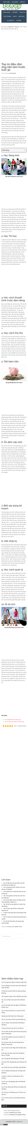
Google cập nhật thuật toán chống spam (12, 1016)
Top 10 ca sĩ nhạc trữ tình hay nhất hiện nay (13, 1019)
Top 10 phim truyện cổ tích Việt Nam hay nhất (14, 996)
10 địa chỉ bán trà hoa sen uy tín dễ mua (12, 1028)
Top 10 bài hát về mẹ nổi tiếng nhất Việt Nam (13, 1067)
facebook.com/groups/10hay (17, 1114)
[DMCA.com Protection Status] (4, 1125)
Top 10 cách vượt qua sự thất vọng (14, 721)
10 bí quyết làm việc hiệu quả (13, 719)
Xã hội (20, 926)
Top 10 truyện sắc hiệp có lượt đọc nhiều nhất (14, 982)
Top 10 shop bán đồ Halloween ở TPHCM (12, 1058)
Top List (10, 926)
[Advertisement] (14, 48)
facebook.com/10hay (15, 1112)
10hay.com (19, 1121)
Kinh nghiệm (15, 926)
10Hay (14, 6)
